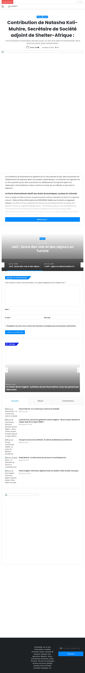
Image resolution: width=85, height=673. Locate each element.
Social (45, 17)
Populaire (15, 401)
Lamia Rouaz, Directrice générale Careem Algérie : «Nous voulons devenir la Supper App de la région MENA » (49, 421)
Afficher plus (42, 219)
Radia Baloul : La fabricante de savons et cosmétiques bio (42, 457)
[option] (42, 249)
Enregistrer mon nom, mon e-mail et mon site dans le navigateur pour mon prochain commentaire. (41, 326)
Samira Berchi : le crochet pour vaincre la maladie (39, 409)
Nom (7, 309)
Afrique (39, 17)
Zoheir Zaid (33, 47)
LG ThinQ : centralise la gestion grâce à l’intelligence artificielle (36, 2)
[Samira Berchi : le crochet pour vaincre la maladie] (11, 412)
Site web (47, 317)
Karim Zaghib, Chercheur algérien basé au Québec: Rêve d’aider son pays (48, 471)
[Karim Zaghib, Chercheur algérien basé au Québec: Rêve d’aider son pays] (11, 477)
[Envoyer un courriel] (38, 47)
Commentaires (68, 401)
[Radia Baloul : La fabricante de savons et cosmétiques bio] (11, 462)
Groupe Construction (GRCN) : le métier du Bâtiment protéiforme (45, 440)
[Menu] (3, 7)
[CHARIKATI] (12, 6)
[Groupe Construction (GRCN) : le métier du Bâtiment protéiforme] (11, 447)
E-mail (8, 317)
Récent (40, 401)
